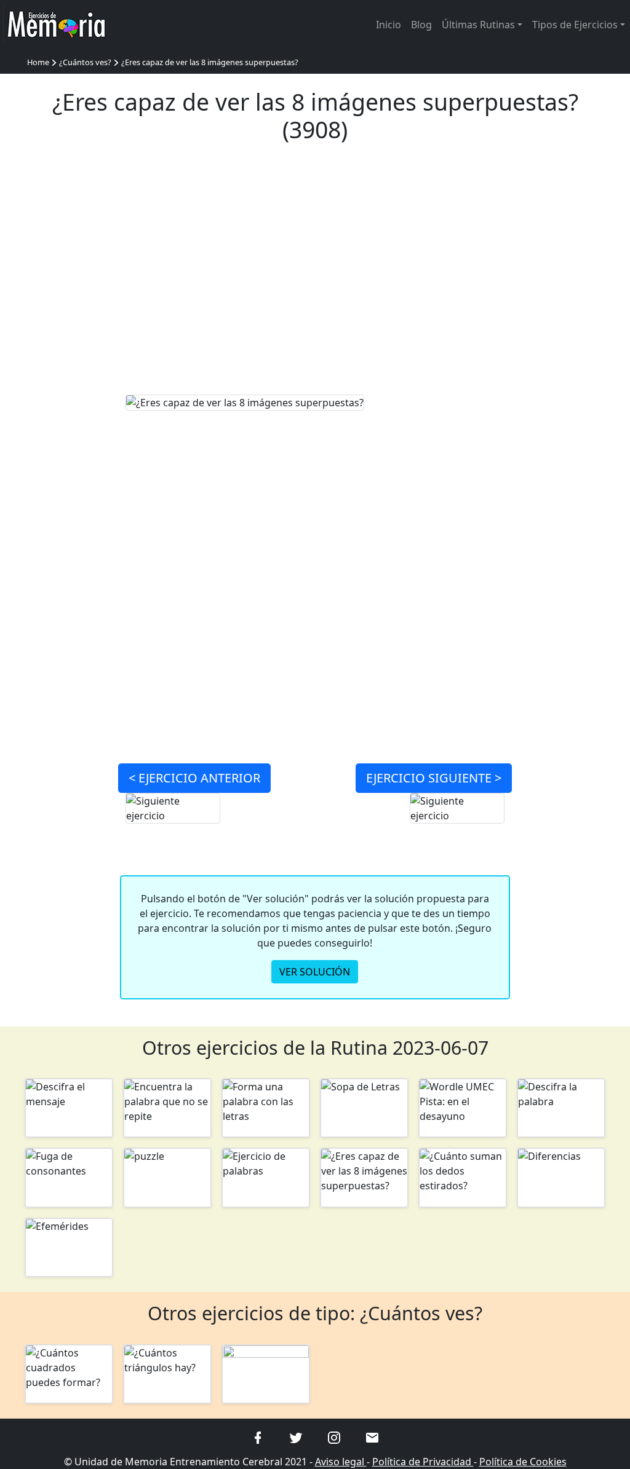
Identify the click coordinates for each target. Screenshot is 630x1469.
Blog (421, 24)
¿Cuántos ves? (85, 62)
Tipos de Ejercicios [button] (575, 24)
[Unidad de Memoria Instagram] (334, 1436)
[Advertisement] (315, 277)
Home (38, 62)
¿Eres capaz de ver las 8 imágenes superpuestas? (209, 62)
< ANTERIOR (194, 778)
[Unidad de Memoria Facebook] (257, 1436)
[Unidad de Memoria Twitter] (296, 1436)
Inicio (388, 24)
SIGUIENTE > (433, 778)
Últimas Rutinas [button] (478, 24)
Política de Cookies (523, 1461)
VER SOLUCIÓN (314, 972)
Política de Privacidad (423, 1461)
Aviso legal (341, 1461)
